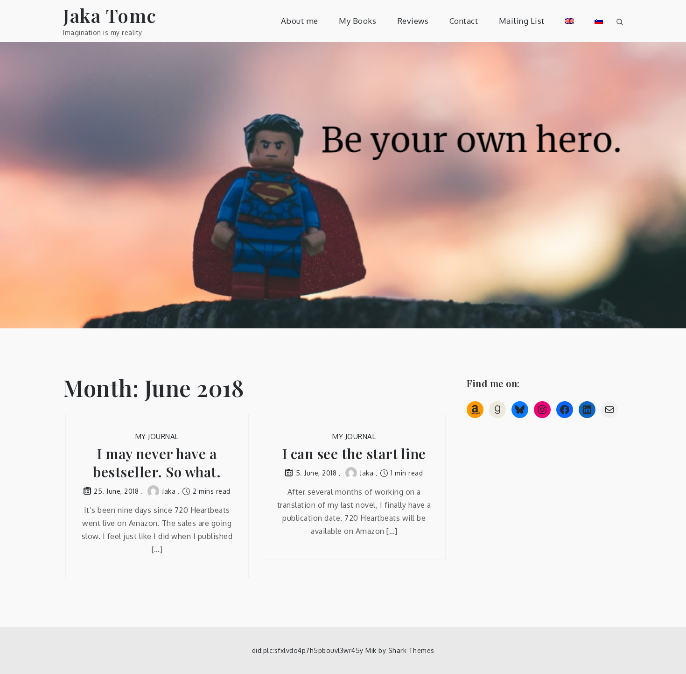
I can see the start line (354, 454)
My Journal (157, 436)
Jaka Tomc (110, 15)
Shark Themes (411, 650)
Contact (463, 21)
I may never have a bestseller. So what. (157, 463)
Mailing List (522, 21)
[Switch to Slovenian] (598, 21)
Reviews (413, 21)
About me (299, 21)
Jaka (168, 491)
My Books (357, 21)
